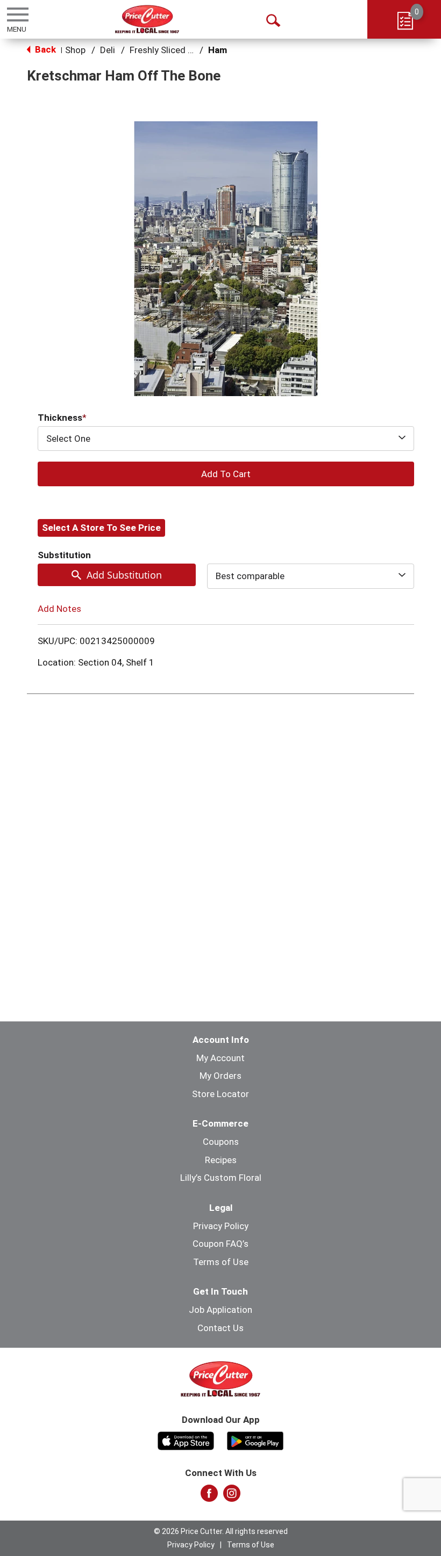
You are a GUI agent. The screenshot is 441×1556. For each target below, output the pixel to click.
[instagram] (231, 1496)
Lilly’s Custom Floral (220, 1177)
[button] (226, 474)
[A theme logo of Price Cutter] (147, 19)
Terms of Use (220, 1262)
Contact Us (220, 1328)
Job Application (220, 1309)
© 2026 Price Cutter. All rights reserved (221, 1531)
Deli (107, 50)
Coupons (221, 1141)
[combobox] (226, 438)
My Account (220, 1058)
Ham (217, 50)
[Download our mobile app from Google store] (255, 1439)
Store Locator (220, 1094)
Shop (75, 50)
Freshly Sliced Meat (169, 50)
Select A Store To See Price (101, 527)
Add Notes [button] (59, 608)
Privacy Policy (220, 1226)
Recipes (221, 1160)
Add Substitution (124, 574)
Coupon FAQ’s (220, 1243)
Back (44, 49)
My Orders (220, 1075)
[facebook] (209, 1496)
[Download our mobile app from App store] (186, 1439)
